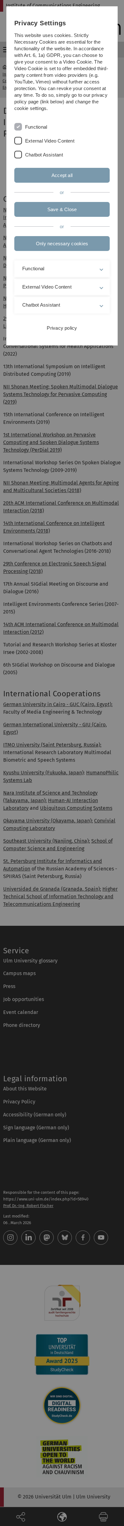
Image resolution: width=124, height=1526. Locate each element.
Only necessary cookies (62, 243)
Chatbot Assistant (44, 154)
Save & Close (62, 209)
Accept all (62, 175)
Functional (36, 127)
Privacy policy (62, 328)
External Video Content (49, 140)
